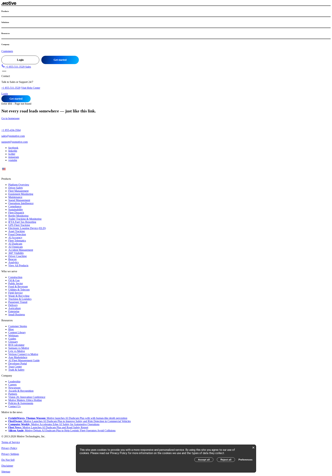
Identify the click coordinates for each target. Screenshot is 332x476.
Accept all (204, 459)
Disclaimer (7, 465)
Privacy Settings (10, 454)
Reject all (225, 459)
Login (20, 59)
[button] (16, 66)
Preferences (245, 459)
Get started (60, 59)
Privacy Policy (9, 448)
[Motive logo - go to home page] (8, 3)
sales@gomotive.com (13, 135)
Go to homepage (10, 118)
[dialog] (166, 459)
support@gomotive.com (14, 141)
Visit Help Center (30, 87)
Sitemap (5, 471)
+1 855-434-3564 (11, 130)
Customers (7, 51)
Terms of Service (10, 442)
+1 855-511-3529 (10, 87)
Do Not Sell (8, 459)
